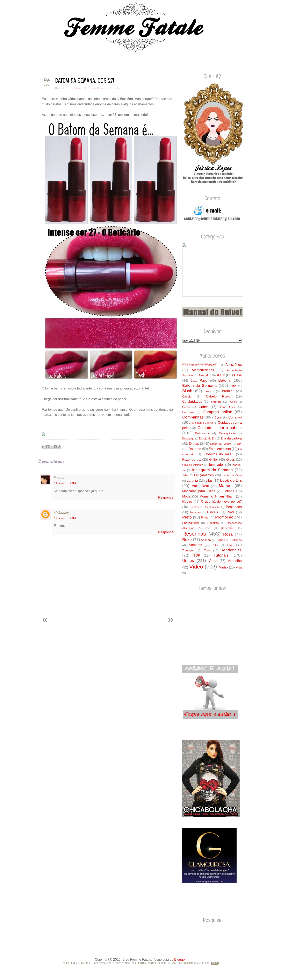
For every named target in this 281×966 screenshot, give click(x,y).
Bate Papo (199, 380)
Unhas (188, 560)
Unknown (61, 512)
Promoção (224, 517)
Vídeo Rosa (199, 364)
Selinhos (236, 540)
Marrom (225, 486)
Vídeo (196, 567)
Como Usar (227, 407)
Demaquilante (227, 433)
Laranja (192, 480)
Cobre (203, 407)
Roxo (187, 539)
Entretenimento (220, 449)
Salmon (206, 540)
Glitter (213, 459)
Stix (215, 545)
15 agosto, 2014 (65, 518)
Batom (76, 88)
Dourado (194, 449)
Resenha (227, 528)
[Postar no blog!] (47, 447)
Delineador (202, 433)
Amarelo (204, 375)
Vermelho (235, 561)
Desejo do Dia (207, 438)
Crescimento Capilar (201, 422)
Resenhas (116, 88)
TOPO (215, 963)
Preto (187, 517)
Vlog (239, 567)
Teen (207, 550)
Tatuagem (188, 550)
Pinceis (212, 512)
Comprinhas (193, 417)
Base (238, 375)
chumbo (216, 401)
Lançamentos (204, 475)
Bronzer (227, 391)
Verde (213, 561)
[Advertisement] (86, 602)
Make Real (200, 486)
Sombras (195, 545)
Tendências (231, 550)
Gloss (230, 459)
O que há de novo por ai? (221, 501)
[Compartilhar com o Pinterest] (59, 447)
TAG (230, 545)
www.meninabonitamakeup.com (190, 963)
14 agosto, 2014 (65, 483)
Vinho (223, 567)
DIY (239, 443)
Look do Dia (231, 480)
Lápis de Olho (232, 475)
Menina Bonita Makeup (151, 963)
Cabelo (187, 396)
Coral (218, 417)
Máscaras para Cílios (198, 491)
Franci (58, 477)
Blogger (180, 959)
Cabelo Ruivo (218, 396)
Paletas (194, 507)
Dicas (194, 443)
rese (207, 528)
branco (209, 391)
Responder (166, 497)
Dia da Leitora (231, 438)
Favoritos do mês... (218, 454)
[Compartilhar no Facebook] (55, 447)
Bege (233, 385)
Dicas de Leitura (220, 443)
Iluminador (216, 464)
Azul (221, 375)
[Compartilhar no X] (51, 447)
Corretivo (235, 417)
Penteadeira (212, 507)
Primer (205, 517)
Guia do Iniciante (192, 464)
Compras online (217, 412)
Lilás (209, 480)
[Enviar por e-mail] (44, 447)
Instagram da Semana (212, 470)
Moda (186, 496)
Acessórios (233, 364)
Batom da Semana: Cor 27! (84, 81)
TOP (196, 555)
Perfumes (195, 512)
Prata (231, 512)
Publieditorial (190, 522)
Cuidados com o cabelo (219, 427)
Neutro (187, 501)
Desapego (188, 438)
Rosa (228, 534)
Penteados (234, 507)
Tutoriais (221, 555)
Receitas (213, 522)
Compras (188, 412)
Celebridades (192, 401)
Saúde (221, 540)
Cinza (186, 407)
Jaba (185, 475)
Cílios (233, 401)
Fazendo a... (191, 459)
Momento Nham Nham (217, 496)
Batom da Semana (95, 88)
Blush (187, 391)
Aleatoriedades (203, 370)
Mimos (229, 491)
